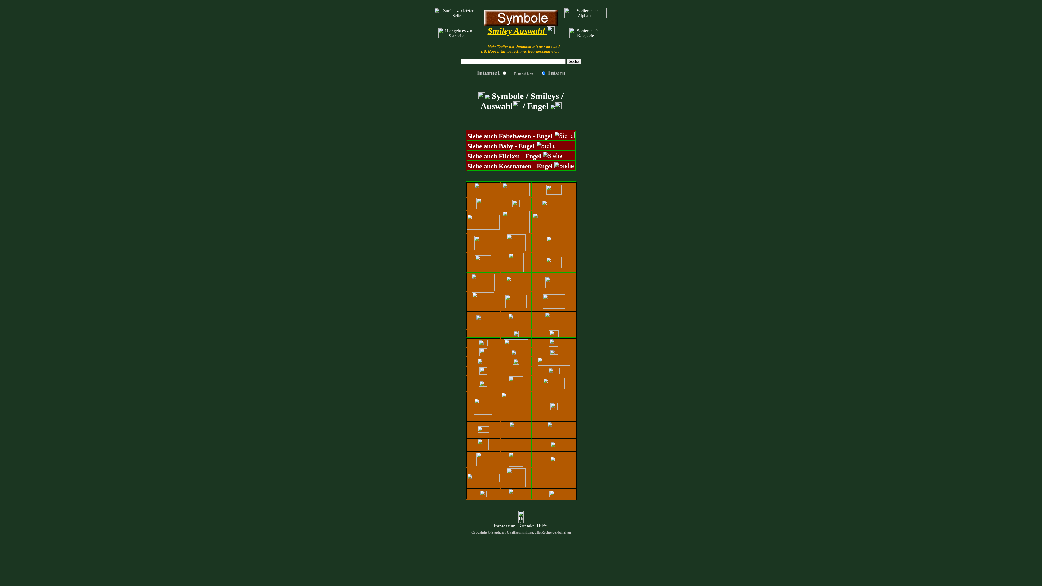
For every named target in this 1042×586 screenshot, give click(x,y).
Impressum (505, 525)
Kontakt (526, 525)
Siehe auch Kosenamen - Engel (510, 166)
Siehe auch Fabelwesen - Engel (509, 136)
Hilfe (542, 525)
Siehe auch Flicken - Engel (504, 156)
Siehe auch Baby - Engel (501, 146)
